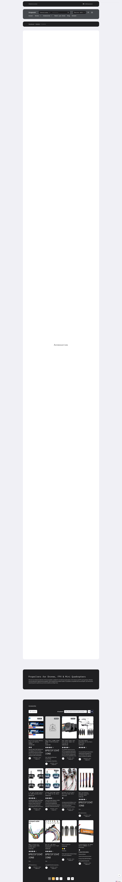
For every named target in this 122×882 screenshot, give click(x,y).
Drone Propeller (66, 844)
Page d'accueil (31, 24)
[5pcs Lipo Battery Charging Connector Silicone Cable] (86, 779)
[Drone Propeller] (69, 831)
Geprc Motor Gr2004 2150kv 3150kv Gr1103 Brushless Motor (52, 742)
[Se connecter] (88, 12)
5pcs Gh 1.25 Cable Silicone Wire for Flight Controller (52, 846)
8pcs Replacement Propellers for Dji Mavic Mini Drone (85, 742)
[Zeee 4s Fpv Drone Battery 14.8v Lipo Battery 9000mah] (36, 727)
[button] (92, 12)
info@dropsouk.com (89, 3)
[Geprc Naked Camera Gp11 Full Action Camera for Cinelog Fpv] (69, 727)
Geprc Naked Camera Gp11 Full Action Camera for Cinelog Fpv (68, 742)
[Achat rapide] (91, 736)
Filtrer (34, 711)
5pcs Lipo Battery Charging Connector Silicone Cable (84, 794)
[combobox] (60, 12)
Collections (37, 24)
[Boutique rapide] (41, 736)
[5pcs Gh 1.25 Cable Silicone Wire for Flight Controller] (52, 831)
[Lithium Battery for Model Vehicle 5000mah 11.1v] (86, 831)
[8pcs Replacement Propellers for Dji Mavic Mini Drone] (86, 727)
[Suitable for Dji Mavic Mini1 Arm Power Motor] (69, 779)
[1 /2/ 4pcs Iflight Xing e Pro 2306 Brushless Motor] (36, 779)
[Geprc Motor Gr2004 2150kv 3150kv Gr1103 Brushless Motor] (52, 727)
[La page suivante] (72, 878)
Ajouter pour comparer (37, 758)
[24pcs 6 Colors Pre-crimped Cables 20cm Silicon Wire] (36, 831)
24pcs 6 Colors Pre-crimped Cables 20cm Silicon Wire (34, 846)
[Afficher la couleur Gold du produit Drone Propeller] (62, 848)
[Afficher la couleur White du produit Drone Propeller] (64, 848)
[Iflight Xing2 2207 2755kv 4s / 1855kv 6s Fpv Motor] (52, 779)
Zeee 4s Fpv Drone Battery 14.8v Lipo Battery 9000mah (36, 742)
